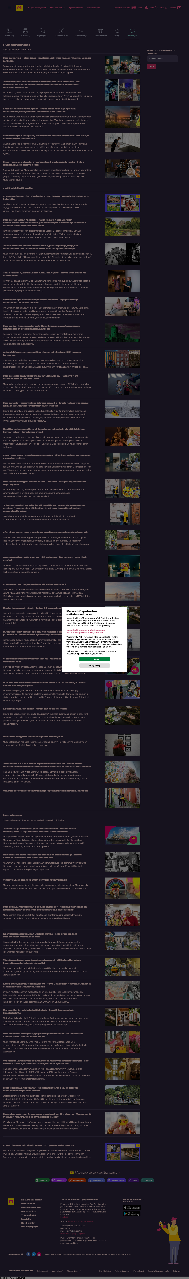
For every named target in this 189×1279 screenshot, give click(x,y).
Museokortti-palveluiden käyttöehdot (85, 632)
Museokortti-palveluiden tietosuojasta (85, 630)
